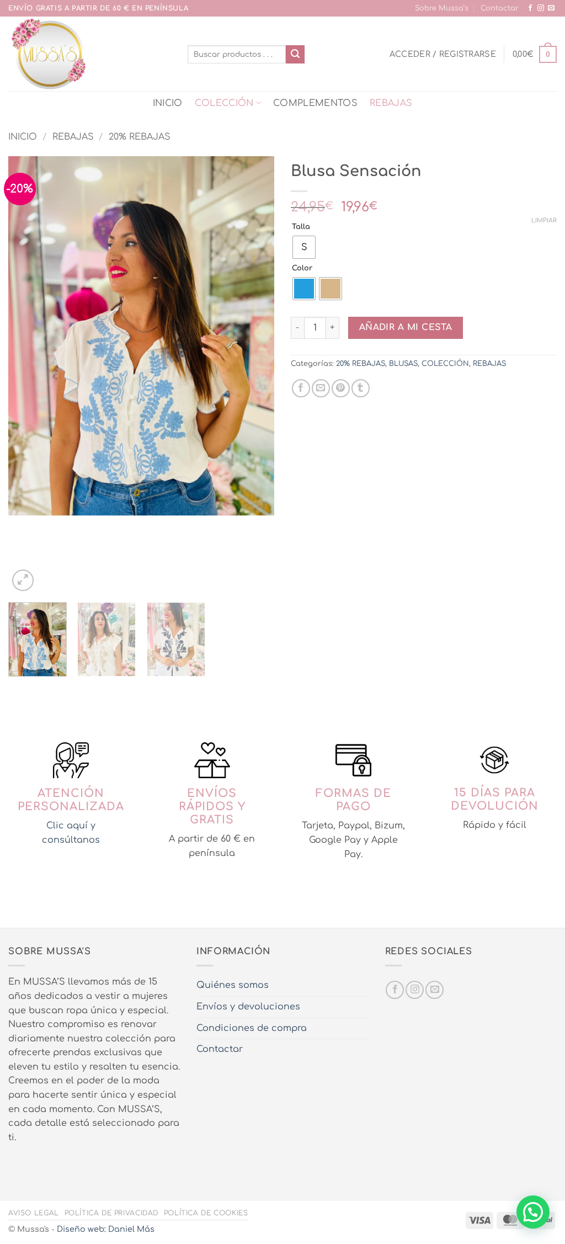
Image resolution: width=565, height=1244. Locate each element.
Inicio (22, 137)
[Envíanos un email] (551, 8)
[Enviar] (295, 54)
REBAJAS (391, 103)
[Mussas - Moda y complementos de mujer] (89, 54)
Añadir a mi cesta (405, 327)
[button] (443, 54)
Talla (301, 227)
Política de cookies (206, 1213)
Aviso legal (33, 1213)
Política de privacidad (111, 1213)
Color (302, 268)
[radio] (304, 247)
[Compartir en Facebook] (301, 388)
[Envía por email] (321, 388)
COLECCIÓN (224, 103)
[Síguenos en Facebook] (530, 8)
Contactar (500, 8)
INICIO (168, 103)
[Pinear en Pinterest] (341, 388)
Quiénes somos (232, 985)
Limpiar (544, 220)
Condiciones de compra (251, 1028)
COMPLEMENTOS (315, 103)
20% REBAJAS (139, 137)
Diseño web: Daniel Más (105, 1229)
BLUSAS (403, 364)
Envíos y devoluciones (248, 1007)
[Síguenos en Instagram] (540, 8)
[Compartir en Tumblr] (360, 388)
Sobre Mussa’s (441, 8)
